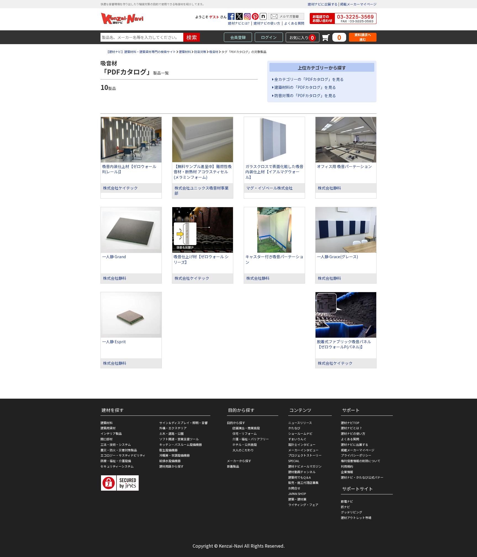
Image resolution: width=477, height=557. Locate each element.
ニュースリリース (300, 422)
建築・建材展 (297, 499)
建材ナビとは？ (351, 428)
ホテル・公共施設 (244, 444)
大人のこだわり (243, 450)
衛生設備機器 (168, 450)
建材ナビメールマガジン (305, 466)
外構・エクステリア (173, 428)
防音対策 (200, 51)
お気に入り (301, 37)
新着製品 (233, 466)
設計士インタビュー (302, 444)
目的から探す (236, 422)
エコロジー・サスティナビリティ (122, 455)
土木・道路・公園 (171, 433)
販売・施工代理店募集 (303, 482)
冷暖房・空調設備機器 (174, 455)
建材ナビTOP (350, 422)
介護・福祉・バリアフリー (250, 439)
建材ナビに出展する (323, 4)
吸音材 (213, 51)
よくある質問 (294, 23)
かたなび (294, 428)
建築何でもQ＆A (299, 477)
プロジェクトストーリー (305, 455)
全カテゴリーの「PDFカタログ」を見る (309, 79)
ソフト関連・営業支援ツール (179, 439)
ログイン (269, 37)
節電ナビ (347, 501)
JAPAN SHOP (297, 493)
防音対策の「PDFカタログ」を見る (305, 95)
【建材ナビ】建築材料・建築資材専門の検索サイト (141, 51)
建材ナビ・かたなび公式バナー (362, 477)
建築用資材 (108, 428)
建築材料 (185, 51)
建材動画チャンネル (302, 472)
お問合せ (294, 488)
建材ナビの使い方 (267, 23)
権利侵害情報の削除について (360, 461)
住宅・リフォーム (244, 433)
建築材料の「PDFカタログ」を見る (305, 87)
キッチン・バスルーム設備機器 (180, 444)
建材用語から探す (171, 466)
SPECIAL (294, 461)
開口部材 (106, 439)
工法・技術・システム (115, 444)
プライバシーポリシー (356, 455)
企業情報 (347, 472)
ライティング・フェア (303, 504)
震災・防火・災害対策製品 (118, 450)
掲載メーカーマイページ (358, 4)
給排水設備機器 (170, 461)
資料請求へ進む (362, 37)
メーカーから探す (239, 461)
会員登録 (238, 37)
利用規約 (347, 466)
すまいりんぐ (297, 439)
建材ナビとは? (239, 23)
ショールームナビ (300, 433)
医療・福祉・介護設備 (115, 461)
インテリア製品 (111, 433)
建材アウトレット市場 (356, 517)
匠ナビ (345, 507)
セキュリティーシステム (117, 466)
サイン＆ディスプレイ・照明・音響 (183, 422)
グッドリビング (351, 512)
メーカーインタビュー (303, 450)
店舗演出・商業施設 (246, 428)
